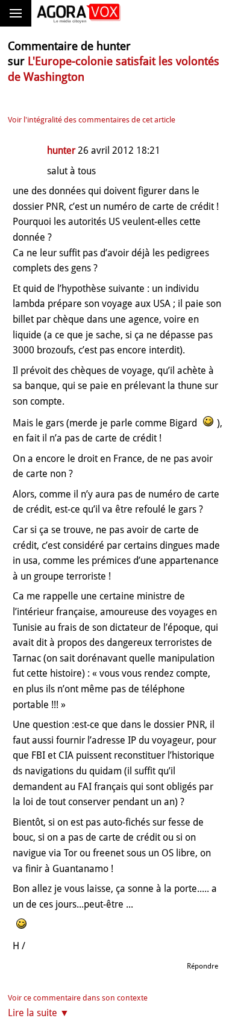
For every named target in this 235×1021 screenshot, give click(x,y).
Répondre (202, 966)
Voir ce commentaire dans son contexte (78, 997)
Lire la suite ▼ (38, 1013)
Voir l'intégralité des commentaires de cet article (91, 119)
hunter (61, 150)
